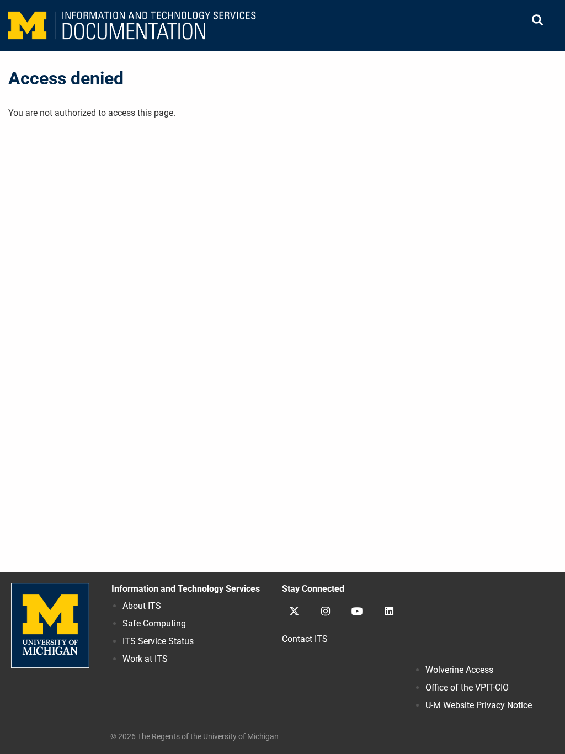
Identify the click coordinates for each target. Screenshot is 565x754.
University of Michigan (50, 625)
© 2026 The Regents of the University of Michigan (194, 736)
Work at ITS (145, 659)
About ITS (141, 606)
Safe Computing (154, 623)
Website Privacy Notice (478, 705)
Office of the (467, 687)
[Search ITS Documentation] (537, 21)
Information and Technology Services (185, 588)
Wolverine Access (459, 670)
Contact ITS (305, 639)
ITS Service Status (158, 641)
